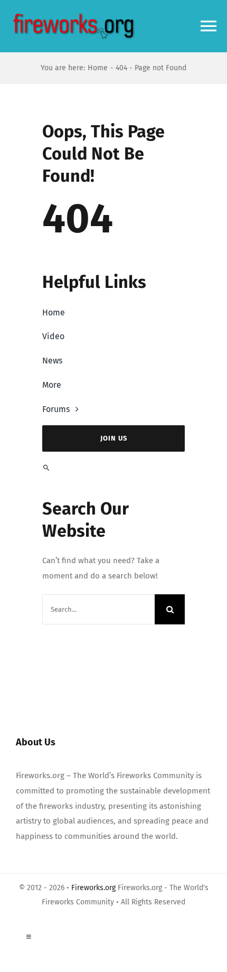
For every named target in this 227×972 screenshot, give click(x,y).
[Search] (113, 468)
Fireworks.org (93, 887)
